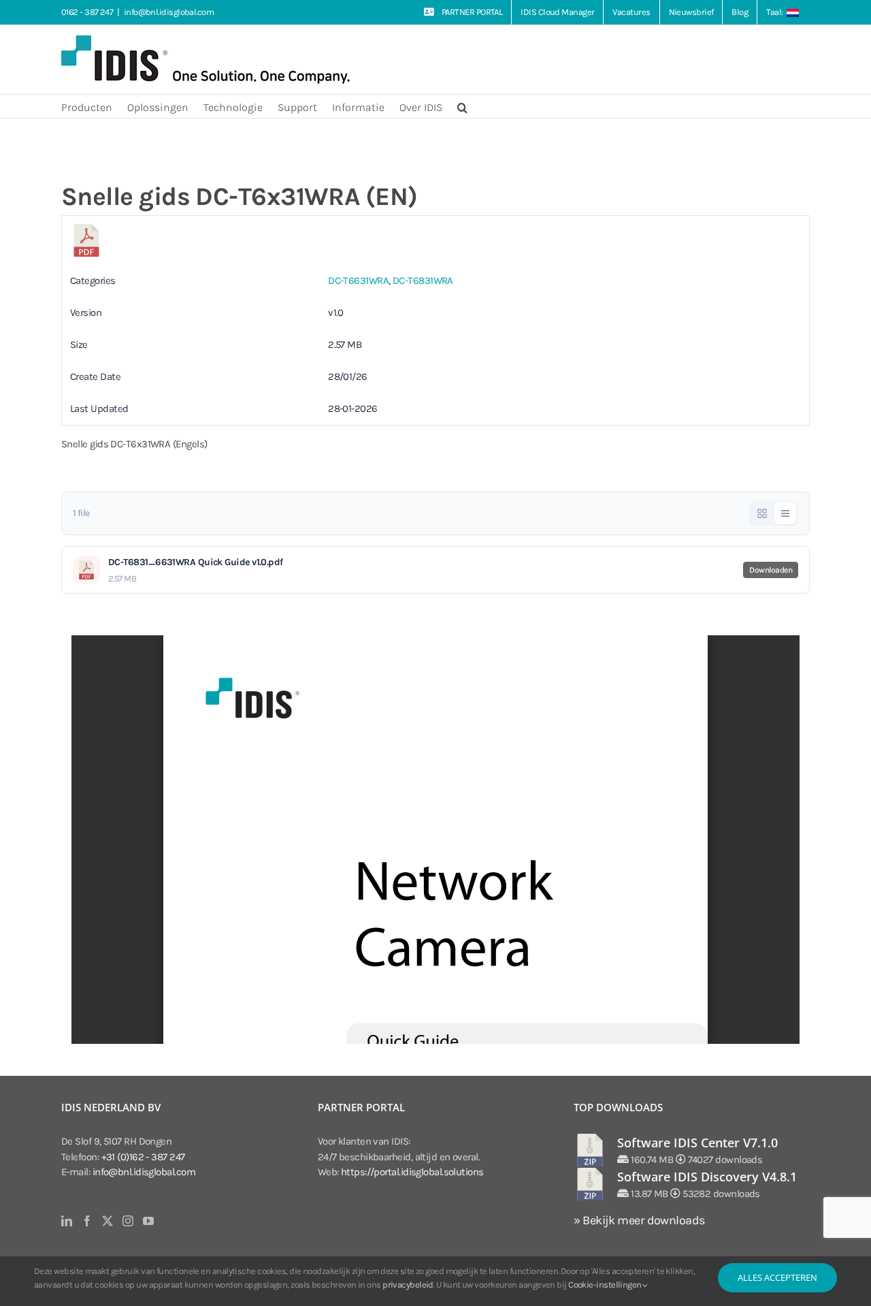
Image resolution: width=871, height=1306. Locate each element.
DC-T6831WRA (423, 280)
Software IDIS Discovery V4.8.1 (707, 1176)
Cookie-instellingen (605, 1284)
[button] (462, 106)
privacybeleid (407, 1284)
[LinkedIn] (66, 1220)
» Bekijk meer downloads (639, 1220)
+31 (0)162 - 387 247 (143, 1157)
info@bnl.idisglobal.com (169, 12)
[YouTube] (148, 1220)
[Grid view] (762, 513)
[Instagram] (127, 1220)
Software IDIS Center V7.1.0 (697, 1142)
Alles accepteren (777, 1277)
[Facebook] (87, 1220)
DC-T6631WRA (358, 280)
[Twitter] (107, 1220)
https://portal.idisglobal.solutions (412, 1172)
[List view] (785, 513)
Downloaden (770, 570)
